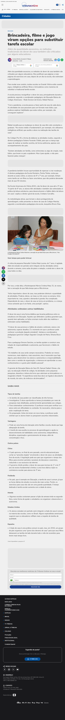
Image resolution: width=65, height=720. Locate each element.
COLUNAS (8, 631)
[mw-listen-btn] (3, 268)
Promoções (8, 635)
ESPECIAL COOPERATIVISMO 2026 (12, 609)
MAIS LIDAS (8, 601)
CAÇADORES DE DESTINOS (36, 9)
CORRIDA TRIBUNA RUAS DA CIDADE (12, 605)
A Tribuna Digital (55, 9)
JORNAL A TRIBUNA (11, 627)
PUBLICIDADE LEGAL (11, 637)
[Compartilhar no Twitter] (3, 279)
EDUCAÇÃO (10, 31)
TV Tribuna (15, 9)
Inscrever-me (35, 587)
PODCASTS (46, 9)
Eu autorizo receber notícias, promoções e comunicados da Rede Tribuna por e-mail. (26, 582)
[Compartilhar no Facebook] (3, 275)
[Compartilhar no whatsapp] (3, 271)
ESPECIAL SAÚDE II (23, 9)
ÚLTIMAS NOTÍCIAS (10, 599)
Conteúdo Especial (10, 644)
